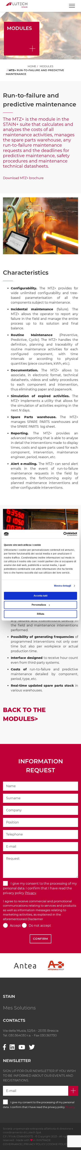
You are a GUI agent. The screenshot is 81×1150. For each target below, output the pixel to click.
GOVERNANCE (12, 1144)
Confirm (40, 939)
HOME (32, 66)
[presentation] (12, 965)
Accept (15, 925)
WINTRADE (43, 1140)
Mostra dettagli (62, 585)
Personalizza (39, 604)
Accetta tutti (40, 595)
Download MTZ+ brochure (23, 178)
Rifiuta (40, 614)
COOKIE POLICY (57, 1144)
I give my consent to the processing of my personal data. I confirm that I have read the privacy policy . (40, 888)
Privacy (30, 893)
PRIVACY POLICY (34, 1144)
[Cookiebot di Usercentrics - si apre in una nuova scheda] (60, 534)
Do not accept (40, 925)
